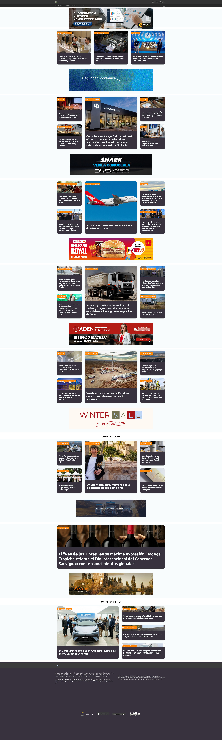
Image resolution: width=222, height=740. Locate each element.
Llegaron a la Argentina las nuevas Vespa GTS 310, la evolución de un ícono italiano (142, 635)
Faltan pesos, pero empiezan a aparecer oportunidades (150, 143)
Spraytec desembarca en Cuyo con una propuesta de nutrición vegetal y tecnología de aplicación (69, 227)
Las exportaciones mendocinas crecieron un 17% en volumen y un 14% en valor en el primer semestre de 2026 (152, 198)
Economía (61, 99)
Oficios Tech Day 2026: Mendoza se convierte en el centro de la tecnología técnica (69, 396)
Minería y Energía (91, 269)
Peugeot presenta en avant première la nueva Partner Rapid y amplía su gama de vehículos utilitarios (142, 653)
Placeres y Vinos (63, 443)
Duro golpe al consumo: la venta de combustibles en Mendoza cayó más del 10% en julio (69, 199)
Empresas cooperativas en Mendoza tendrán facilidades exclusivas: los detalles (110, 58)
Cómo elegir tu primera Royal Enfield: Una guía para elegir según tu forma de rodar (142, 617)
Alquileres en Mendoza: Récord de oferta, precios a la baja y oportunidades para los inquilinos (152, 284)
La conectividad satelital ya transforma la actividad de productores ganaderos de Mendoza (152, 115)
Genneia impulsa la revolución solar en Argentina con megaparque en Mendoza (152, 369)
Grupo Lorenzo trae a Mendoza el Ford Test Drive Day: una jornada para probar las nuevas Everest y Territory (69, 283)
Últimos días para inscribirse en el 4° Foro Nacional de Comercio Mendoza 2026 (69, 116)
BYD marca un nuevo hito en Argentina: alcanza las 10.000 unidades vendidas (87, 652)
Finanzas (144, 127)
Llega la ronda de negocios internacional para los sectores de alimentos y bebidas (73, 58)
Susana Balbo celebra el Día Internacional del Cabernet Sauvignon (152, 488)
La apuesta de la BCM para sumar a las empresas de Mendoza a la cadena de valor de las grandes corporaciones (152, 226)
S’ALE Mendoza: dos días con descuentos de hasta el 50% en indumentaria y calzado (69, 142)
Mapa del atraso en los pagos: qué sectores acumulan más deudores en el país (69, 369)
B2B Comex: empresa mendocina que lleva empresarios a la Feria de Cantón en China (148, 58)
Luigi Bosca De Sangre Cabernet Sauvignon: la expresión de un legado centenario (151, 459)
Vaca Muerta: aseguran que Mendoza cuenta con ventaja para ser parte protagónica (107, 396)
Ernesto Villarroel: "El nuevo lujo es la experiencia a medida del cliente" (108, 486)
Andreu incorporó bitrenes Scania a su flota (152, 314)
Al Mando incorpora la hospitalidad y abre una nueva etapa (67, 488)
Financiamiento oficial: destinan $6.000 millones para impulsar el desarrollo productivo (152, 396)
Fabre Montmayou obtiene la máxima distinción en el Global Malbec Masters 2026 (69, 459)
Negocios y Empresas (65, 33)
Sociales (60, 381)
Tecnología (135, 33)
